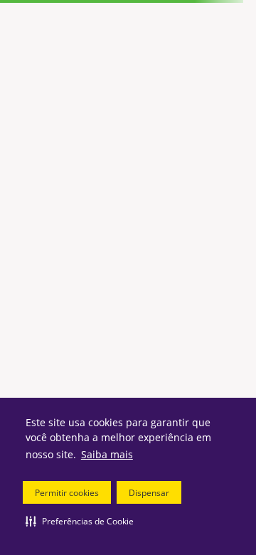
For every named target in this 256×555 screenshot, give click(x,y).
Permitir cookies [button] (67, 493)
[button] (80, 520)
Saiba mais (107, 454)
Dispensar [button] (149, 493)
